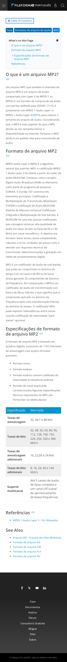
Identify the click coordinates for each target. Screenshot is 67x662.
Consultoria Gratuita (33, 623)
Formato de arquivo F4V (27, 547)
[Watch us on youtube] (37, 588)
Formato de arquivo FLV (27, 551)
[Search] (62, 5)
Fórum (32, 617)
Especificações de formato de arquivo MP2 (31, 57)
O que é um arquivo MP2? (26, 45)
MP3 (36, 115)
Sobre (32, 639)
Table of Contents (21, 20)
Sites (33, 634)
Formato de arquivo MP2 (26, 50)
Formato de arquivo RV (26, 556)
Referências (18, 63)
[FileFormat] (23, 5)
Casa (9, 30)
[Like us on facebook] (22, 588)
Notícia (32, 612)
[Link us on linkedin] (45, 588)
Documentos (32, 607)
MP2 (56, 30)
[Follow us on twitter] (30, 588)
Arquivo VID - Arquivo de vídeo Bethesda (37, 537)
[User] (55, 5)
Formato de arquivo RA (26, 542)
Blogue (33, 628)
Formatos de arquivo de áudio (33, 30)
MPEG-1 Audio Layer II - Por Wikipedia (35, 520)
